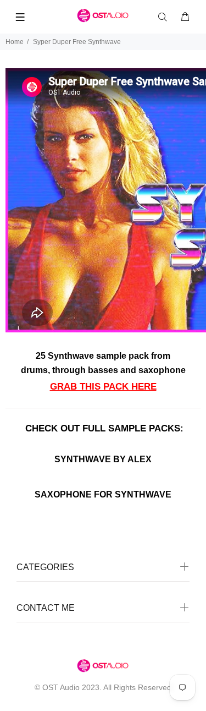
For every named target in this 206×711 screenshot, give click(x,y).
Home (14, 42)
